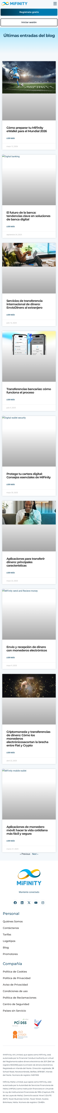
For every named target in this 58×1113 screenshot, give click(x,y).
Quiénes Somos (13, 921)
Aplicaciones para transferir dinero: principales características (25, 562)
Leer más (10, 138)
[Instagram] (43, 903)
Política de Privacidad (16, 978)
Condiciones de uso (15, 991)
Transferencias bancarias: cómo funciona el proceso (28, 390)
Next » (35, 854)
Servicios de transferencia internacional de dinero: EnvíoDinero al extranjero (24, 304)
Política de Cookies (15, 971)
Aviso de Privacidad (15, 984)
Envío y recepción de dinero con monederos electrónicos (26, 648)
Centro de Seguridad (16, 1004)
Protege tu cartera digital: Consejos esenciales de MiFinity (28, 475)
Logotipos (9, 941)
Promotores (10, 954)
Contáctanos (11, 928)
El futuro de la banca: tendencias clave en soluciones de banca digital (28, 216)
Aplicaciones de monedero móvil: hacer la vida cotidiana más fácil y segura (27, 830)
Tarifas (7, 934)
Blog (6, 947)
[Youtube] (36, 903)
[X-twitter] (29, 903)
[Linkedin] (22, 903)
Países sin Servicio (14, 1010)
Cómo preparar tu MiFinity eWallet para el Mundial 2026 (26, 129)
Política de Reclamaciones (19, 997)
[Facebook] (15, 903)
